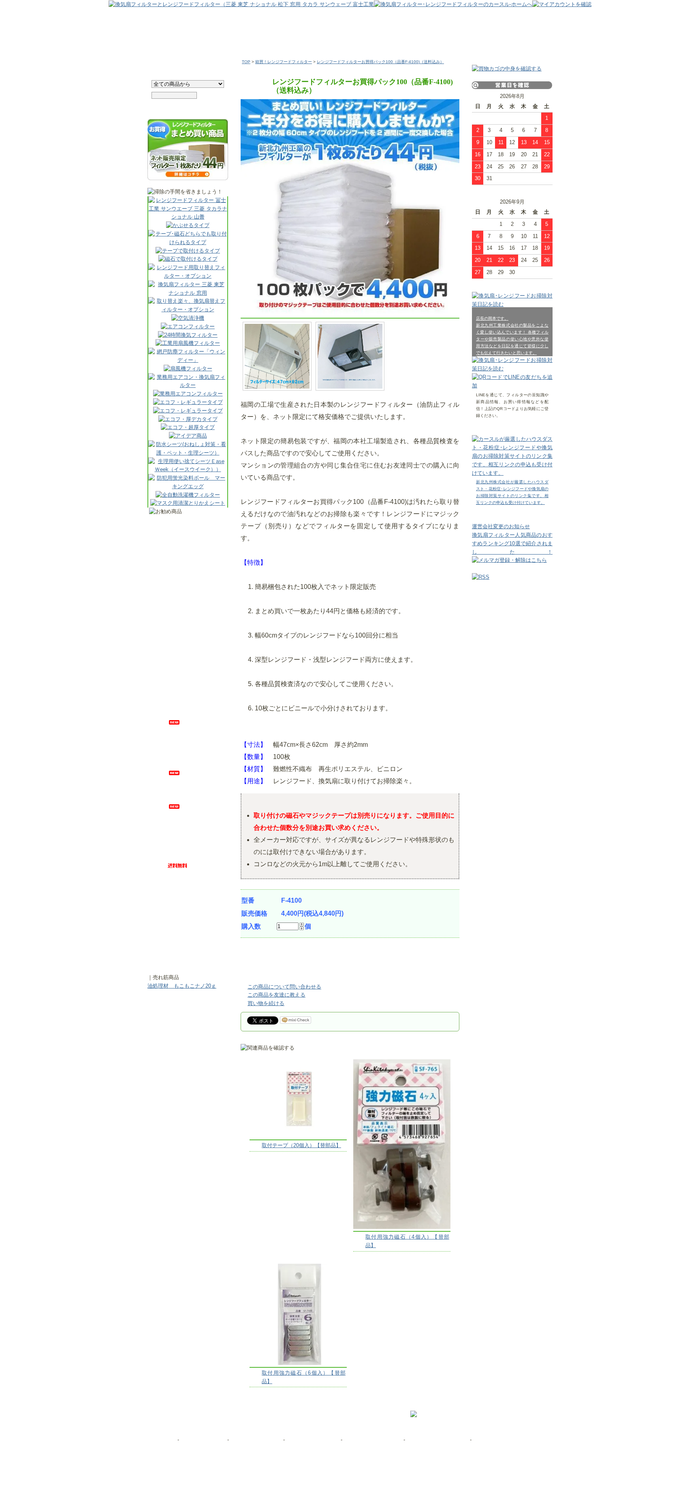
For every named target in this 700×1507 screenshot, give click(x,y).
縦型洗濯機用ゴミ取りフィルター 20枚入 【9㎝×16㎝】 (194, 689)
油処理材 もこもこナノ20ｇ (181, 986)
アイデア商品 (463, 40)
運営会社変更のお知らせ (501, 526)
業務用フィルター (325, 40)
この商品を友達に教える (276, 995)
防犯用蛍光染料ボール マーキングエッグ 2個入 (194, 529)
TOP (246, 62)
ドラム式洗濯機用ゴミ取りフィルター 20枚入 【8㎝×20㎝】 (194, 950)
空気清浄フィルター (395, 40)
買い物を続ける (266, 1003)
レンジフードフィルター (184, 40)
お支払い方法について (312, 1440)
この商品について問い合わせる (284, 987)
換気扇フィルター (256, 40)
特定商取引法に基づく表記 (438, 1440)
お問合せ (165, 1440)
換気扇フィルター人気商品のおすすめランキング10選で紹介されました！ (512, 543)
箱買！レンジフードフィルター (283, 62)
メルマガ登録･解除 (203, 1440)
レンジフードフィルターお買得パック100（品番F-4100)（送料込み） (380, 62)
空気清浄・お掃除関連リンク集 (508, 1440)
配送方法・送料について (373, 1440)
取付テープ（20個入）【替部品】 (301, 1145)
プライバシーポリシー (255, 1440)
